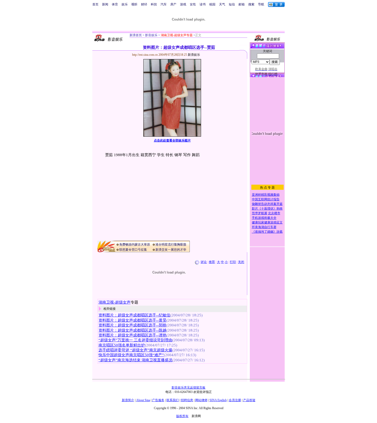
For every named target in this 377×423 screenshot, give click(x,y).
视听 (134, 4)
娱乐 (125, 4)
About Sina (143, 400)
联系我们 (172, 400)
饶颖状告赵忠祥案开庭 (267, 204)
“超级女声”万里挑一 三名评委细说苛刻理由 (135, 340)
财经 (144, 4)
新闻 (105, 4)
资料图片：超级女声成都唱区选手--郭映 (132, 325)
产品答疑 (249, 400)
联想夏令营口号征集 (133, 249)
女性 (193, 4)
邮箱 (242, 4)
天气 (222, 4)
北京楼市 (274, 213)
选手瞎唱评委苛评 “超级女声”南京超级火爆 (135, 350)
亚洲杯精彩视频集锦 (266, 194)
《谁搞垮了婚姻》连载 (267, 231)
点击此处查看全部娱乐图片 (172, 140)
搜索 (251, 4)
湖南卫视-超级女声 (114, 302)
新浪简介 (128, 400)
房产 (173, 4)
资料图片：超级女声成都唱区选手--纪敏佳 (134, 315)
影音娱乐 (151, 35)
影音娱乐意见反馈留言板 (188, 387)
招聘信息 (187, 400)
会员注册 (235, 400)
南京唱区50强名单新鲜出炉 (121, 345)
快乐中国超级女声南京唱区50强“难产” (131, 355)
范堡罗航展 (259, 213)
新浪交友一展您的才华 (170, 249)
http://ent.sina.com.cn (145, 55)
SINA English (218, 400)
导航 (261, 4)
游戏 (183, 4)
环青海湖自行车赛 (264, 227)
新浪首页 (136, 35)
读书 (203, 4)
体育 (115, 4)
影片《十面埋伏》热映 (267, 208)
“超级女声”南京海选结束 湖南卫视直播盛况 (135, 360)
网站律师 (201, 400)
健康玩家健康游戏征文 (267, 222)
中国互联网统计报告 (266, 199)
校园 (212, 4)
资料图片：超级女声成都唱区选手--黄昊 (132, 320)
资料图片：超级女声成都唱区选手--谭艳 (132, 335)
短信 (232, 4)
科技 (154, 4)
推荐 (212, 262)
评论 (204, 262)
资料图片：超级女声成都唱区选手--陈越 (132, 330)
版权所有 (182, 416)
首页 (95, 4)
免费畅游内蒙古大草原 (134, 244)
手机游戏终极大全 (264, 218)
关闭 (241, 262)
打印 (233, 262)
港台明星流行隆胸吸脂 (170, 244)
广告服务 (158, 400)
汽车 (164, 4)
